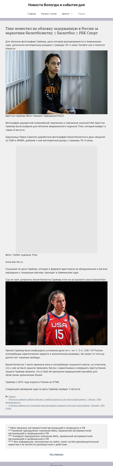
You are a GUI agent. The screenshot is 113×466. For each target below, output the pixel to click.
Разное (81, 13)
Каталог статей (49, 13)
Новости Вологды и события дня (56, 5)
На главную (56, 454)
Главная (32, 13)
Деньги (65, 13)
